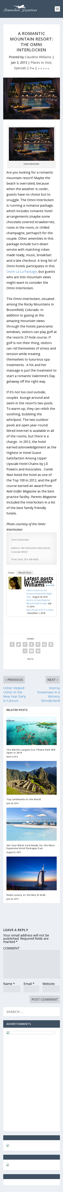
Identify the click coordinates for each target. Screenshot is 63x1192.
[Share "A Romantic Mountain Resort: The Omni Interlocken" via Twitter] (18, 644)
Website (48, 984)
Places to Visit (41, 62)
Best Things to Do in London (40, 609)
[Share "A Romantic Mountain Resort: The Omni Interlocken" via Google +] (25, 644)
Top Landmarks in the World (23, 799)
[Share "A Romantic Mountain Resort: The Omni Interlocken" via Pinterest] (38, 644)
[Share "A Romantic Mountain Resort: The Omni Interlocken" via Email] (31, 651)
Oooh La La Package (21, 271)
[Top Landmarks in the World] (31, 778)
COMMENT (11, 948)
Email (29, 984)
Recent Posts (25, 573)
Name (9, 984)
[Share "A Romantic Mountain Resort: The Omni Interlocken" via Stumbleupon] (25, 651)
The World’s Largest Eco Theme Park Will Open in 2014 (31, 751)
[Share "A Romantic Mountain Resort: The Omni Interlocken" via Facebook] (12, 644)
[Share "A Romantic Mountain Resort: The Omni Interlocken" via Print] (38, 651)
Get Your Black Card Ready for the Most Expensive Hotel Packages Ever (30, 847)
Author (11, 573)
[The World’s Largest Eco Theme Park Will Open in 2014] (31, 731)
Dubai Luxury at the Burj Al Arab (26, 894)
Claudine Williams (38, 57)
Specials (20, 68)
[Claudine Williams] (15, 588)
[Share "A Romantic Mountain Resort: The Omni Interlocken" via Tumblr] (31, 644)
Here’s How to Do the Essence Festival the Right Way (39, 593)
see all (50, 585)
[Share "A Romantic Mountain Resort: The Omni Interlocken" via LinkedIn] (44, 644)
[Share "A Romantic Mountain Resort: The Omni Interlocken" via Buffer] (51, 644)
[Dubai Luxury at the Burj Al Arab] (31, 873)
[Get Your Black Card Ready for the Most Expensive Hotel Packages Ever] (31, 824)
